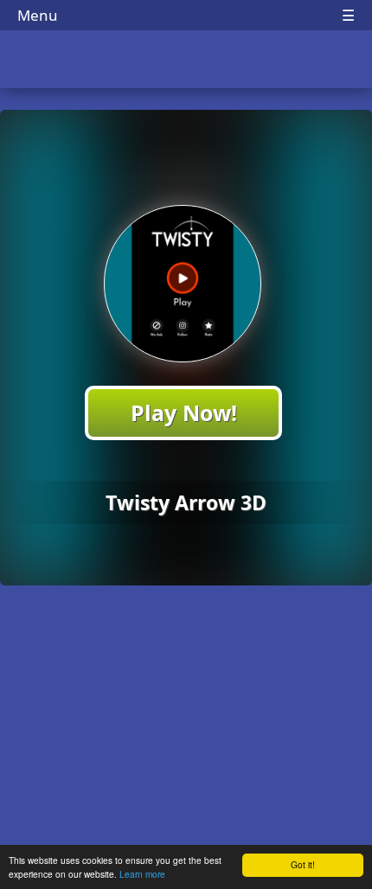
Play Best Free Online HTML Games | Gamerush (186, 61)
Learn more (142, 873)
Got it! (303, 864)
